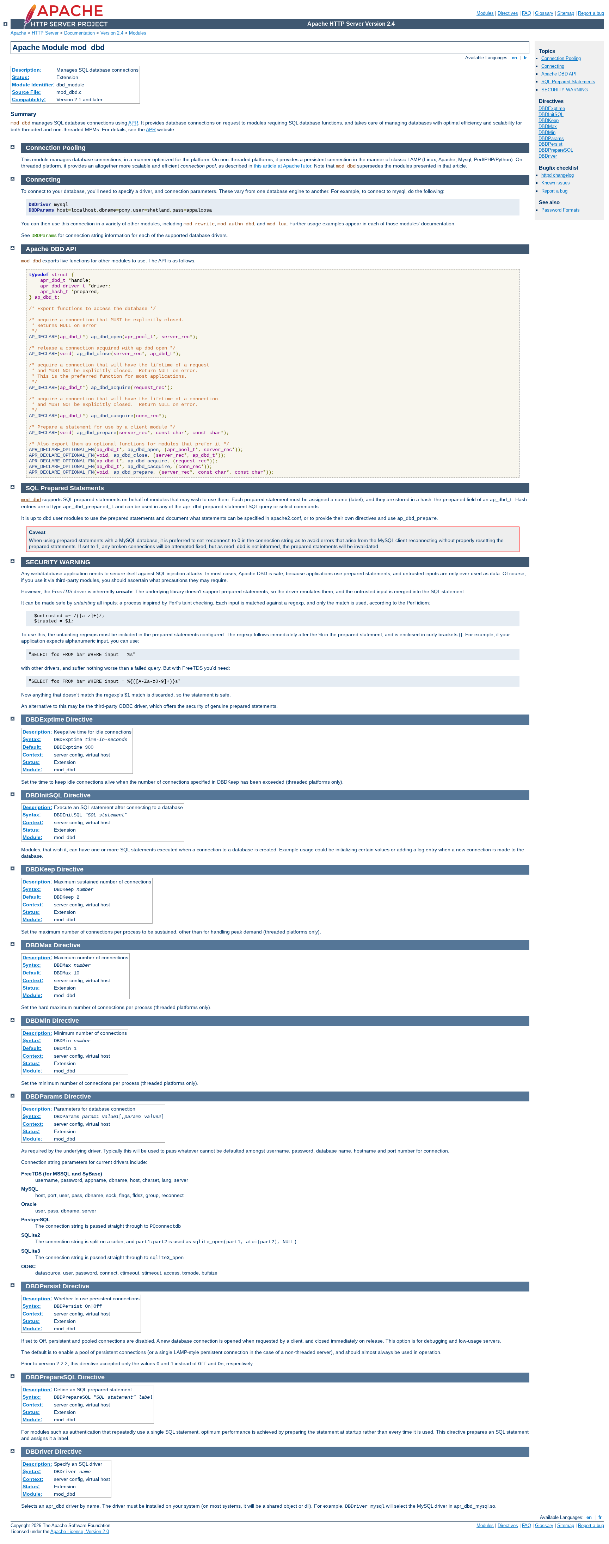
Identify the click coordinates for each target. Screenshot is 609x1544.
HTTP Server (45, 33)
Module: (32, 769)
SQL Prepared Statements (568, 81)
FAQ (526, 13)
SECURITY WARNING (564, 89)
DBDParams (551, 138)
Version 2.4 (111, 33)
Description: (27, 70)
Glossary (544, 13)
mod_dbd (20, 123)
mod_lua (277, 224)
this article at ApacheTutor (282, 166)
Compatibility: (29, 99)
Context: (33, 755)
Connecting (552, 66)
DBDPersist (550, 144)
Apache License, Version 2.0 (79, 1531)
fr (525, 57)
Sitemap (565, 13)
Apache (18, 33)
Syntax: (32, 739)
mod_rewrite (199, 224)
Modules (485, 13)
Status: (20, 77)
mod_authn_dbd (235, 224)
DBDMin (547, 132)
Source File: (26, 92)
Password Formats (560, 210)
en (514, 57)
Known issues (555, 183)
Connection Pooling (561, 58)
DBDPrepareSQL (556, 150)
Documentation (79, 33)
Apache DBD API (559, 74)
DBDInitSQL (551, 114)
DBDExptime (552, 108)
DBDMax (548, 126)
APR (133, 123)
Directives (508, 13)
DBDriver (548, 156)
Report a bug (591, 13)
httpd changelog (557, 175)
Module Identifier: (33, 84)
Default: (32, 747)
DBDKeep (549, 120)
